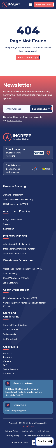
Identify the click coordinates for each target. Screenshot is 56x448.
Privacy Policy (11, 431)
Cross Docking (10, 273)
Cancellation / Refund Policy (36, 435)
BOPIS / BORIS (10, 329)
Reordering (8, 228)
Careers (7, 361)
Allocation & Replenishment (16, 244)
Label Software (10, 282)
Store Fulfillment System (15, 325)
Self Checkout (10, 339)
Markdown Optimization (14, 253)
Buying (6, 224)
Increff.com (28, 426)
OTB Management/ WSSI (15, 204)
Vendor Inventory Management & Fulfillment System (24, 304)
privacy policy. (14, 120)
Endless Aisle (9, 334)
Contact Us (8, 373)
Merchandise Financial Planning (18, 199)
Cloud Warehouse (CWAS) (16, 278)
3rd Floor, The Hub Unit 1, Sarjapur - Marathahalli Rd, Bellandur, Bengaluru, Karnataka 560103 (23, 391)
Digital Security (10, 369)
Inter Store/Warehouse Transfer (19, 248)
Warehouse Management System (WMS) (22, 268)
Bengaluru (21, 410)
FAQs (6, 365)
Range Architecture (12, 219)
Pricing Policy (12, 435)
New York (10, 410)
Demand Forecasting (13, 194)
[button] (30, 4)
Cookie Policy (28, 431)
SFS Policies (43, 431)
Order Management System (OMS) (20, 298)
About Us (7, 353)
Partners (7, 357)
